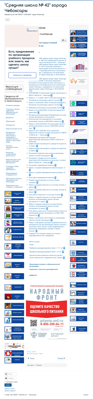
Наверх (85, 395)
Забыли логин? (10, 388)
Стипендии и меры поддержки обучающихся (12, 167)
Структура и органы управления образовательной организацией (12, 111)
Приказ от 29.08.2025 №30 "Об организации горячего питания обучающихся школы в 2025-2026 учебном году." (47, 126)
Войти (8, 385)
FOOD (31, 245)
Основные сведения (13, 105)
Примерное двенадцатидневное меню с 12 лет (45, 252)
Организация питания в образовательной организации (14, 180)
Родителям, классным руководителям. (43, 269)
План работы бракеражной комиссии (41, 177)
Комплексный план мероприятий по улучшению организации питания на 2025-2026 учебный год (45, 120)
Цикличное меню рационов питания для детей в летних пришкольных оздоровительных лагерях (45, 256)
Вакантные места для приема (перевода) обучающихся (13, 161)
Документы (9, 117)
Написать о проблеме (22, 75)
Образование (10, 121)
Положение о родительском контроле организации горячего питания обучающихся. (46, 154)
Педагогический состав (14, 129)
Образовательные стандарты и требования (14, 186)
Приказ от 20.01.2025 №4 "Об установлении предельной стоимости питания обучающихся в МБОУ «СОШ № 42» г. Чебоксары (47, 133)
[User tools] (64, 40)
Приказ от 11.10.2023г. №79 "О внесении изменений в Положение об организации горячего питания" (47, 99)
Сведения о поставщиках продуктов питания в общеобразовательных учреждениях (45, 234)
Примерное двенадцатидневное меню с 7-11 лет (46, 248)
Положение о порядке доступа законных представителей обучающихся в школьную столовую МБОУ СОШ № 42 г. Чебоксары (47, 160)
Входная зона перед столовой (43, 42)
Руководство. (10, 125)
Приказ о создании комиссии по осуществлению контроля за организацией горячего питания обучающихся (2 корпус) (45, 206)
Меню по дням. (34, 241)
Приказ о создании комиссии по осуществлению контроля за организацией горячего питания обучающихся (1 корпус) (45, 199)
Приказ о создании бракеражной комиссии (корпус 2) (47, 172)
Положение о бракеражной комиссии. (41, 165)
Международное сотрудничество (11, 174)
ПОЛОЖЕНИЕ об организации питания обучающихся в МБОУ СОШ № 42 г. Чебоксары (48, 94)
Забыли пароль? (10, 391)
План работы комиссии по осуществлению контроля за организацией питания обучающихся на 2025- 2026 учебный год (48, 213)
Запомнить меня (12, 382)
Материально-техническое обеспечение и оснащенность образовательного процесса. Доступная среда (13, 137)
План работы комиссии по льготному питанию (44, 195)
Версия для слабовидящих (14, 88)
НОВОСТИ (33, 275)
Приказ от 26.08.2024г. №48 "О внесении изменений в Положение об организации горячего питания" (47, 103)
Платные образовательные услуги (12, 147)
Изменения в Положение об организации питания (45, 107)
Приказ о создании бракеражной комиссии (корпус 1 (47, 168)
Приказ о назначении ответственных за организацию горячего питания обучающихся (47, 219)
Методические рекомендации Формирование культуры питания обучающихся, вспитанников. (47, 116)
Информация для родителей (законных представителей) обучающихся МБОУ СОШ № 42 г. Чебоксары (47, 139)
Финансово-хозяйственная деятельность (11, 154)
